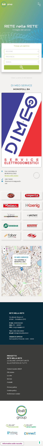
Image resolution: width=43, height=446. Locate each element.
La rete (18, 78)
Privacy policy (12, 387)
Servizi (9, 379)
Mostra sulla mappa (11, 175)
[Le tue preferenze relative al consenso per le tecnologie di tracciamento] (39, 442)
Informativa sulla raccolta (12, 443)
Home (13, 78)
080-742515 (9, 179)
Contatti (9, 382)
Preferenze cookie (13, 394)
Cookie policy (11, 390)
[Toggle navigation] (39, 4)
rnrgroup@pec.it (18, 327)
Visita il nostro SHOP (14, 369)
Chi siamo (10, 372)
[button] (21, 269)
